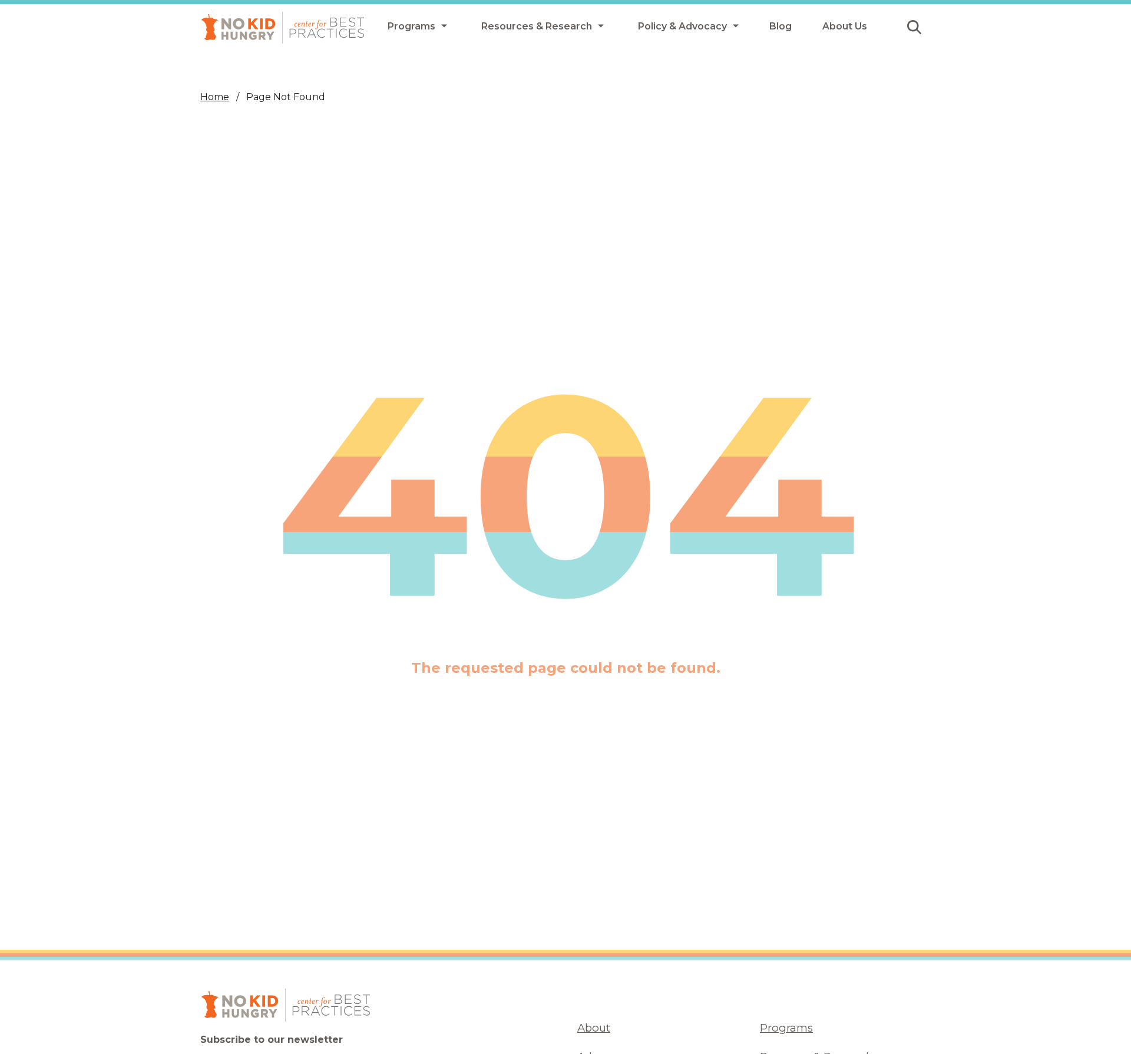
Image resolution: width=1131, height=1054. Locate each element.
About (593, 1028)
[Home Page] (282, 28)
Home (214, 97)
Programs (786, 1028)
